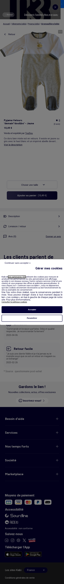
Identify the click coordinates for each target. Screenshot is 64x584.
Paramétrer (32, 318)
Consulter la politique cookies (14, 302)
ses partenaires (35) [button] (17, 277)
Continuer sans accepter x (17, 263)
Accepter (32, 310)
